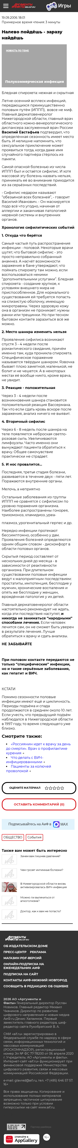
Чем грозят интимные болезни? (41, 870)
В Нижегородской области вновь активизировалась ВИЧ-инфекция (43, 885)
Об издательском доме (25, 946)
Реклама (38, 952)
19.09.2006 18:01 (13, 18)
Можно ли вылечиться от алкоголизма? (37, 899)
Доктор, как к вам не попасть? (40, 911)
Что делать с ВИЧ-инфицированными (24, 760)
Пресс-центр (14, 952)
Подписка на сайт (20, 974)
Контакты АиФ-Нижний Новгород (35, 980)
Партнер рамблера (41, 1127)
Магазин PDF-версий (22, 958)
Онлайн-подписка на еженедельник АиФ (23, 966)
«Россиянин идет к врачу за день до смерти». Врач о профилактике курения (38, 748)
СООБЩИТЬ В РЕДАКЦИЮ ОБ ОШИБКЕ (35, 986)
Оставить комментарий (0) (39, 804)
